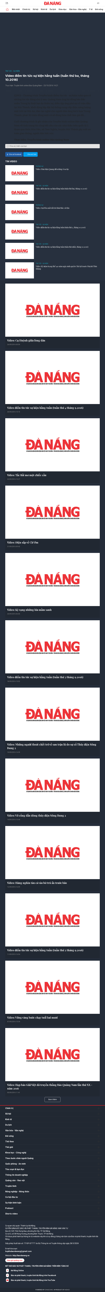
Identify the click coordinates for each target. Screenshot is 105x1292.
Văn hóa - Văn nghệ (77, 9)
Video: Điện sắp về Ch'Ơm (22, 542)
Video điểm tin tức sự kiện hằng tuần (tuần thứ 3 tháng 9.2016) (45, 677)
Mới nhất (16, 9)
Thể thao (9, 1141)
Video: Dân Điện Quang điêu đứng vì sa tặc (52, 169)
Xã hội (35, 9)
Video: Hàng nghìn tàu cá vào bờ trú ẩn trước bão (37, 883)
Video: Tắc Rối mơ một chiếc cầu (26, 475)
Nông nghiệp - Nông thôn (17, 1191)
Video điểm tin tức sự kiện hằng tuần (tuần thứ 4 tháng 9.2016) (45, 407)
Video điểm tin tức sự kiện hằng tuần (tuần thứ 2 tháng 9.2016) (45, 950)
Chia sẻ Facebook (15, 154)
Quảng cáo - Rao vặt (15, 1180)
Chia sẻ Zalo (31, 154)
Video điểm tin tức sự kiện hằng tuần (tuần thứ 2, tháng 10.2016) (61, 227)
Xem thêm (52, 1099)
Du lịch (53, 9)
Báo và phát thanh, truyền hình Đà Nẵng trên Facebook (33, 1275)
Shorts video (11, 1213)
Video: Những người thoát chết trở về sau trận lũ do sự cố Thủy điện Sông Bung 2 (51, 746)
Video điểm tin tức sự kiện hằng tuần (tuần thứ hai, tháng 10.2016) (61, 188)
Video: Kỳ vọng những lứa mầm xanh (29, 609)
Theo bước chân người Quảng (19, 1158)
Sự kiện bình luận (13, 1202)
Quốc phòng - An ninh (15, 1164)
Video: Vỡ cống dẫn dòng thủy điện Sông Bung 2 (36, 815)
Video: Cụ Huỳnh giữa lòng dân (26, 340)
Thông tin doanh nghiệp (16, 1175)
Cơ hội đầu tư (11, 1197)
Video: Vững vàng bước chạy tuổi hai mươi (32, 1017)
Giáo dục (63, 9)
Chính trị (26, 9)
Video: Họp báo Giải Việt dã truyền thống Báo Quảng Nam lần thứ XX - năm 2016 (49, 1086)
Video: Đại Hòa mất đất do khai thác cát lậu (52, 208)
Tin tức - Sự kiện (12, 71)
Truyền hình (10, 1186)
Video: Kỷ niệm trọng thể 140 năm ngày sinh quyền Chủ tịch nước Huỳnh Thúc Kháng (66, 267)
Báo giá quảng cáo (14, 1260)
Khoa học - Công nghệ (15, 1152)
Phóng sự (39, 166)
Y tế (90, 9)
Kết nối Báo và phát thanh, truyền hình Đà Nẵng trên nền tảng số (37, 1266)
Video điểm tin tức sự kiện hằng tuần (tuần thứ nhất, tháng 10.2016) (62, 247)
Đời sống (99, 9)
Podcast (9, 1208)
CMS (49, 1290)
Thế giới (9, 1147)
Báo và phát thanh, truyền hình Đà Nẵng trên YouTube (33, 1280)
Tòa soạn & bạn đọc (14, 1169)
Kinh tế (44, 9)
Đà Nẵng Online (17, 1270)
